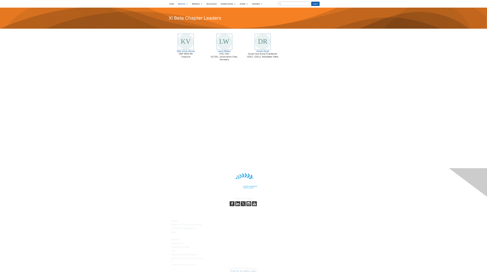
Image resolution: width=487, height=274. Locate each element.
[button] (183, 4)
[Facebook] (232, 203)
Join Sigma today (215, 221)
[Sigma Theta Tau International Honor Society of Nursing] (243, 181)
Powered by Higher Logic (243, 271)
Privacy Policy (250, 225)
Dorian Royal (262, 51)
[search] (280, 4)
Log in (315, 4)
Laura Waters (224, 51)
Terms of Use (250, 228)
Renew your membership (218, 228)
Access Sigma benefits (217, 225)
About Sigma (250, 221)
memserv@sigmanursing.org (183, 236)
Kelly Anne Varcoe (186, 51)
